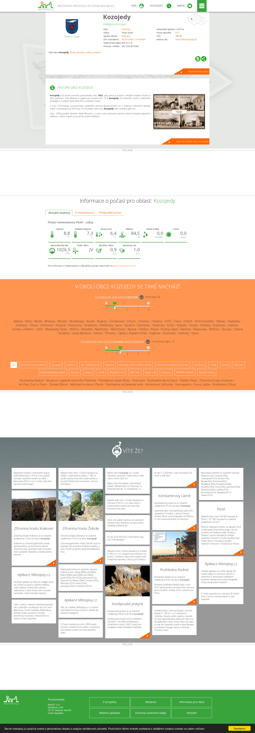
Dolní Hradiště (204, 321)
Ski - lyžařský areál (90, 365)
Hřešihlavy (106, 325)
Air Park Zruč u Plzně (33, 384)
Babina (18, 321)
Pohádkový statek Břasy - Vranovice (122, 380)
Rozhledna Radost (32, 380)
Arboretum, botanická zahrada (172, 365)
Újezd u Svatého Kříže (132, 333)
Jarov (119, 325)
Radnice (185, 329)
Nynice (132, 329)
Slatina (238, 329)
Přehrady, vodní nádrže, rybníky (135, 365)
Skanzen (109, 365)
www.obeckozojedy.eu (186, 39)
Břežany (50, 321)
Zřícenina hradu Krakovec (216, 380)
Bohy (28, 321)
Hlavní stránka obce (198, 71)
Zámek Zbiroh (58, 384)
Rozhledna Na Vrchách (163, 380)
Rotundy (75, 372)
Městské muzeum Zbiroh (87, 384)
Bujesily (102, 321)
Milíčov (74, 329)
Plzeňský (126, 29)
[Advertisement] (127, 173)
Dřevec (220, 321)
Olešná (143, 329)
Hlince (34, 325)
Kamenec (144, 325)
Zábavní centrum (185, 372)
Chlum (131, 321)
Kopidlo (182, 325)
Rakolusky (200, 329)
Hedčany (21, 325)
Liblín (39, 329)
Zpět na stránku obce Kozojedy (192, 141)
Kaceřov (130, 325)
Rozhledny (199, 365)
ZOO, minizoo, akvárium (33, 365)
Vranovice (169, 333)
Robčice (97, 52)
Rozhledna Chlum (224, 384)
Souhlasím (239, 728)
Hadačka (234, 321)
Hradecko (90, 325)
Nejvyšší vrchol (117, 372)
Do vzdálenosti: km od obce (116, 297)
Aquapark (56, 365)
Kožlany (205, 325)
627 (177, 32)
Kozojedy (117, 17)
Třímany (110, 333)
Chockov (143, 321)
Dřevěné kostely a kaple (52, 372)
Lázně (101, 372)
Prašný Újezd (169, 329)
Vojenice (154, 333)
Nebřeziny (101, 329)
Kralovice (126, 36)
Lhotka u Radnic (22, 329)
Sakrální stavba (207, 372)
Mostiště (86, 329)
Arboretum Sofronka (159, 384)
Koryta (193, 325)
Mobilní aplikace (109, 713)
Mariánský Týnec (56, 329)
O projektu (110, 702)
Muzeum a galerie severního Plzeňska (71, 380)
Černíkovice (116, 321)
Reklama (150, 702)
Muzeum (166, 372)
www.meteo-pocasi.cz (124, 265)
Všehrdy (183, 333)
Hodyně (61, 325)
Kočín (170, 325)
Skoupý (226, 329)
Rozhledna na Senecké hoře (124, 384)
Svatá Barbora (81, 333)
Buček (90, 321)
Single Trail (150, 372)
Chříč (167, 321)
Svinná (97, 333)
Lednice (89, 52)
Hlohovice (46, 325)
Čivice (177, 321)
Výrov (195, 333)
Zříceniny (238, 365)
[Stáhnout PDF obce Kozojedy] (198, 58)
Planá (154, 329)
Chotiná (157, 321)
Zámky (225, 365)
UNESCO (71, 365)
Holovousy (75, 325)
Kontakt (192, 713)
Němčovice (118, 329)
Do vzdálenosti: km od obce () (112, 341)
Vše (14, 365)
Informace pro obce (191, 702)
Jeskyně (88, 372)
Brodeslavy (77, 321)
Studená (64, 333)
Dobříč (188, 321)
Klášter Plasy (188, 380)
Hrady (213, 365)
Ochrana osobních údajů (150, 713)
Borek (73, 52)
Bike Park (135, 372)
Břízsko (80, 52)
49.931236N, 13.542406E (134, 39)
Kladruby (159, 325)
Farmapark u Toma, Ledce (192, 384)
